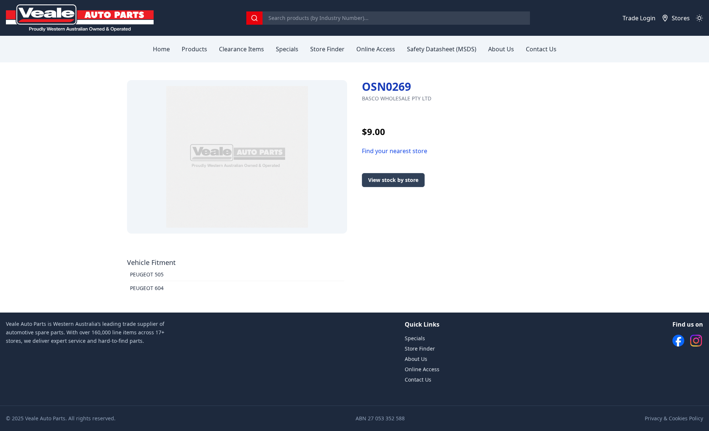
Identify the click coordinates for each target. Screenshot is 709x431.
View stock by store (393, 179)
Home (161, 49)
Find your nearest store (394, 151)
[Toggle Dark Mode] (699, 18)
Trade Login (639, 18)
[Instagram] (696, 340)
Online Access (375, 49)
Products (194, 49)
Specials (287, 49)
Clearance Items (241, 49)
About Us (501, 49)
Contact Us (541, 49)
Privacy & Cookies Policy (674, 418)
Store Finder (327, 49)
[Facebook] (678, 340)
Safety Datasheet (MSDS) (441, 49)
